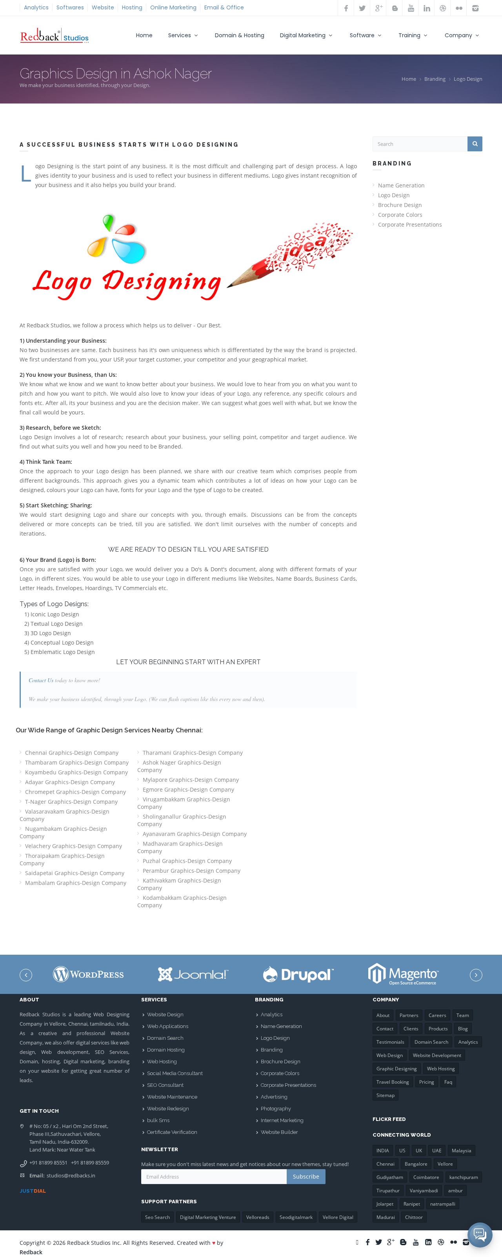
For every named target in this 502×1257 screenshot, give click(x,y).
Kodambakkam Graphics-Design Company (182, 901)
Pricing (426, 1082)
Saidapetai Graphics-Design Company (74, 873)
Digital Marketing (303, 35)
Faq (448, 1082)
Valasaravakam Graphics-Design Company (64, 815)
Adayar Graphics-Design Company (70, 782)
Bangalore (416, 1164)
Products (438, 1028)
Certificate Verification (172, 1132)
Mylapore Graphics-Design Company (191, 779)
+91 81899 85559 (90, 1162)
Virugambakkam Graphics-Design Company (183, 803)
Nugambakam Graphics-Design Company (63, 832)
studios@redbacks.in (71, 1175)
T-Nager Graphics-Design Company (71, 801)
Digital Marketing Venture (208, 1217)
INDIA (382, 1150)
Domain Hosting (166, 1050)
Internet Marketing (282, 1120)
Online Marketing (173, 7)
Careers (437, 1015)
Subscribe (306, 1176)
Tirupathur (388, 1190)
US (402, 1150)
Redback (31, 1252)
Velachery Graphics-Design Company (73, 846)
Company (459, 35)
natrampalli (442, 1204)
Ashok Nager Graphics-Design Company (179, 766)
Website (103, 7)
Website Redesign (168, 1109)
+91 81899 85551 (48, 1162)
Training (410, 35)
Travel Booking (392, 1082)
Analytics (36, 7)
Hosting (132, 7)
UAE (437, 1150)
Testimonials (390, 1042)
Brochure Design (400, 205)
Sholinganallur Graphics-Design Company (181, 820)
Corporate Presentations (410, 224)
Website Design (165, 1014)
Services (180, 35)
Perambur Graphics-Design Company (191, 870)
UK (419, 1150)
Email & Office (224, 7)
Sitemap (385, 1095)
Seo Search (157, 1217)
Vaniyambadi (424, 1190)
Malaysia (461, 1150)
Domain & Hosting (239, 35)
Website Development (437, 1055)
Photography (276, 1109)
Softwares (70, 7)
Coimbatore (426, 1177)
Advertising (274, 1097)
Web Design (389, 1055)
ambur (455, 1190)
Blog (463, 1028)
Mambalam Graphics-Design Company (75, 882)
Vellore (445, 1164)
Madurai (385, 1217)
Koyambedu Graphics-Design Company (76, 772)
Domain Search (165, 1038)
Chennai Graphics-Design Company (71, 752)
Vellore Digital (338, 1217)
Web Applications (167, 1026)
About (382, 1015)
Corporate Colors (400, 214)
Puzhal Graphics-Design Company (187, 861)
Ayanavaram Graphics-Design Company (195, 833)
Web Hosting (162, 1061)
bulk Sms (158, 1120)
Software (363, 35)
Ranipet (412, 1204)
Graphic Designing (396, 1068)
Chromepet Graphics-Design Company (75, 792)
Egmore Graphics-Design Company (188, 789)
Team (463, 1015)
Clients (411, 1028)
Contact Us (41, 680)
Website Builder (279, 1132)
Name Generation (401, 185)
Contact (384, 1028)
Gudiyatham (389, 1177)
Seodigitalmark (296, 1217)
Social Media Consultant (175, 1073)
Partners (409, 1015)
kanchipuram (463, 1177)
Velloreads (257, 1217)
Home (144, 35)
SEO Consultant (165, 1085)
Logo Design (468, 78)
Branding (435, 78)
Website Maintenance (172, 1097)
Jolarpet (384, 1204)
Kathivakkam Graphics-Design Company (179, 884)
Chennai (385, 1164)
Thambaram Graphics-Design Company (77, 762)
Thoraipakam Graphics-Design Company (62, 859)
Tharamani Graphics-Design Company (193, 752)
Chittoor (414, 1217)
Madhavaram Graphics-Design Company (180, 847)
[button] (480, 1235)
